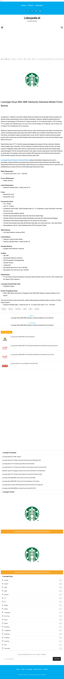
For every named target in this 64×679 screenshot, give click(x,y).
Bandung (6, 641)
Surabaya (6, 637)
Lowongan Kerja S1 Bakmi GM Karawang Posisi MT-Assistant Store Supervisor (22, 484)
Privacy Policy (38, 669)
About (18, 669)
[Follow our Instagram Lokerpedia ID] (28, 11)
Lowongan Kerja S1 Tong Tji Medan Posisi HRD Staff (24, 363)
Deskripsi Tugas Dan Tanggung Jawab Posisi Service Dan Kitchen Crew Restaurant (23, 470)
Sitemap (23, 5)
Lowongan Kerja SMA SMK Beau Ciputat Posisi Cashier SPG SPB (19, 488)
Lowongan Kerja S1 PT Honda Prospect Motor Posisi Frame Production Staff (22, 474)
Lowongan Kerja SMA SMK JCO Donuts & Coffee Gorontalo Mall (18, 477)
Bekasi (6, 609)
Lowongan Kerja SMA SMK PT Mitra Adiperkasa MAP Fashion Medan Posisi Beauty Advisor (34, 345)
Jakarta (6, 594)
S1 (5, 598)
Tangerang (7, 612)
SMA (25, 309)
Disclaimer (31, 5)
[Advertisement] (32, 43)
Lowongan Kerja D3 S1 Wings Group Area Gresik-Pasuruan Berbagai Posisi (21, 460)
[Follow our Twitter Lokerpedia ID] (36, 11)
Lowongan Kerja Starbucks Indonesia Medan (15, 160)
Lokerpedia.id (32, 674)
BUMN (6, 605)
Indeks (46, 669)
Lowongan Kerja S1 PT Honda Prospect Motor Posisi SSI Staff (18, 463)
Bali (5, 644)
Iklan (23, 669)
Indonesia (6, 627)
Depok (6, 623)
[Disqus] (32, 397)
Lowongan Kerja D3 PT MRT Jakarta (11, 456)
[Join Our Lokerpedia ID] (40, 11)
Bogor (6, 619)
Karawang (7, 634)
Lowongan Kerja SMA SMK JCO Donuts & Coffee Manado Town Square (20, 481)
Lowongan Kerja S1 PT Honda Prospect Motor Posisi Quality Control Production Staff (24, 467)
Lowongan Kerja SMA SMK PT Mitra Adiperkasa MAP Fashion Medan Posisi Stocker (32, 354)
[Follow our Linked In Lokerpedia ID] (24, 11)
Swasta (36, 309)
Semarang (7, 648)
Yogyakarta (7, 630)
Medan (10, 309)
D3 (5, 601)
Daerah (4, 309)
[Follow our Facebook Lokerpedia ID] (32, 11)
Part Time (18, 309)
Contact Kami (39, 5)
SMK (31, 309)
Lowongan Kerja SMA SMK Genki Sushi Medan (22, 336)
